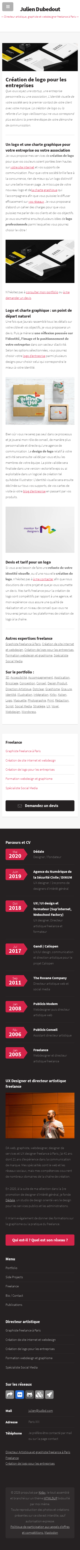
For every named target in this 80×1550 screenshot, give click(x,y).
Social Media (23, 706)
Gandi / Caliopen (45, 946)
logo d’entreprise (34, 356)
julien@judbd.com (40, 1411)
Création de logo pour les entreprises (49, 650)
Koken (62, 695)
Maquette (20, 700)
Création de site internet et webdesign (31, 760)
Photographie (37, 700)
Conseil (41, 683)
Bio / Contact (14, 1296)
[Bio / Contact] (40, 1116)
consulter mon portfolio (42, 292)
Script (10, 706)
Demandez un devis (41, 805)
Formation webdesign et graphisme (29, 655)
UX (48, 706)
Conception (27, 683)
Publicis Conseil (45, 1029)
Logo (9, 700)
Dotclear (38, 689)
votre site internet (22, 167)
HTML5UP (50, 1498)
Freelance (12, 1286)
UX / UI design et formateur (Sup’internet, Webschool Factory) (52, 909)
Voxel (55, 706)
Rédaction (62, 700)
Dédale (38, 851)
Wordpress (29, 712)
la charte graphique (44, 190)
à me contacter (43, 579)
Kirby (53, 695)
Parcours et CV (18, 842)
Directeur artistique (23, 1321)
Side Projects (14, 1277)
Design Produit (57, 683)
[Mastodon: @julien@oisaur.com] (10, 1394)
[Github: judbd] (29, 1394)
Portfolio (11, 1268)
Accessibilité (18, 677)
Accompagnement (40, 677)
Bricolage (12, 683)
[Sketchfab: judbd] (39, 1394)
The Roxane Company (50, 978)
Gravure (66, 689)
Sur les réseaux (19, 1384)
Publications (14, 1305)
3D (7, 677)
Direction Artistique (18, 689)
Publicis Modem (45, 1003)
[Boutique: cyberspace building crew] (49, 1394)
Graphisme (52, 689)
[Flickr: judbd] (19, 1394)
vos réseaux (36, 202)
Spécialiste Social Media (22, 788)
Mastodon (51, 1533)
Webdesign (13, 712)
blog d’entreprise (34, 491)
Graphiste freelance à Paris (23, 644)
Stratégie (39, 706)
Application (62, 677)
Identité (11, 695)
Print (50, 700)
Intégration (41, 695)
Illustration (24, 695)
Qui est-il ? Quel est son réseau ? (40, 1239)
